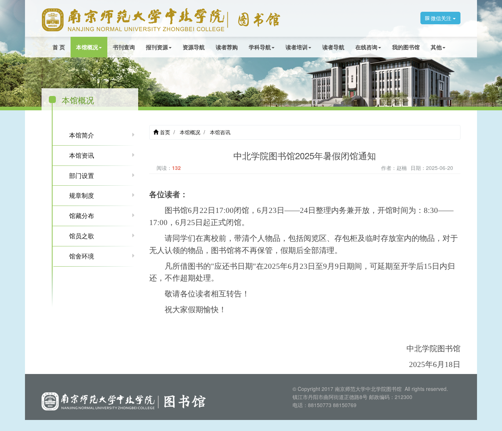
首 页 (59, 47)
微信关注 (441, 18)
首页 (164, 132)
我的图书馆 (406, 47)
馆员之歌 (81, 235)
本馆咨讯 (220, 132)
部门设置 (81, 175)
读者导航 (333, 47)
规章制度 (81, 195)
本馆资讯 (81, 155)
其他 (436, 47)
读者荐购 (227, 47)
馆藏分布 (81, 215)
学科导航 (260, 47)
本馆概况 (87, 47)
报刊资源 (157, 47)
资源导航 (194, 47)
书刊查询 (124, 47)
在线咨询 (366, 47)
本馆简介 (81, 135)
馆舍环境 (81, 256)
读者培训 (297, 47)
